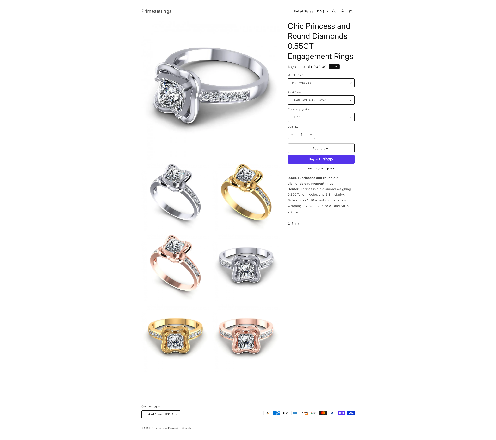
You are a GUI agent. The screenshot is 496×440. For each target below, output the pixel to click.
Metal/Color (295, 75)
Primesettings (160, 428)
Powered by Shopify (179, 428)
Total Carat (294, 92)
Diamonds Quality (299, 109)
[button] (334, 11)
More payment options (321, 168)
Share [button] (296, 223)
